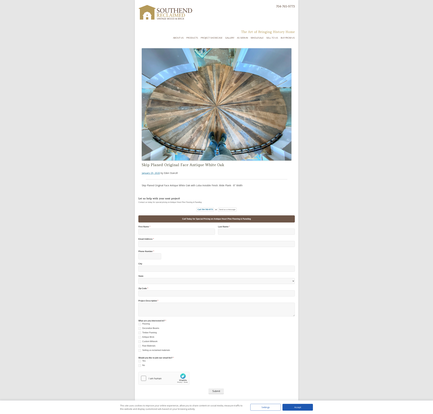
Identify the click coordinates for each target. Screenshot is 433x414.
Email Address (146, 239)
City (140, 264)
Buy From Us (288, 37)
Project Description (148, 301)
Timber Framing (149, 332)
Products (192, 37)
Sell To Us (272, 37)
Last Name (224, 227)
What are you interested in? (152, 321)
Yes (144, 361)
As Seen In (242, 37)
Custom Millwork (149, 341)
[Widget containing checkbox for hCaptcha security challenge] (163, 378)
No (143, 365)
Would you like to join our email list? (156, 358)
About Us (178, 37)
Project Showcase (211, 37)
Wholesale (257, 37)
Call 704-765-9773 (205, 209)
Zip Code (143, 288)
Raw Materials (148, 346)
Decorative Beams (150, 328)
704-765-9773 (285, 6)
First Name (144, 227)
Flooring (146, 324)
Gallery (229, 37)
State (140, 276)
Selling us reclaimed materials (156, 350)
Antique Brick (148, 337)
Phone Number (146, 251)
